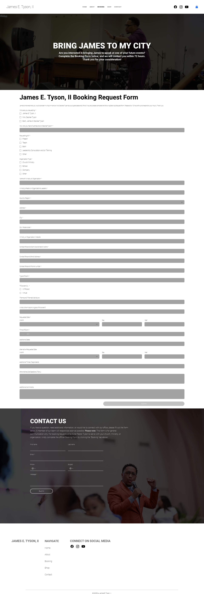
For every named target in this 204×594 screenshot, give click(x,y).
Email (32, 454)
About (47, 554)
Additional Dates (25, 340)
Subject (70, 464)
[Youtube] (187, 7)
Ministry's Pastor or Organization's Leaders (33, 188)
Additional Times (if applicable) (29, 362)
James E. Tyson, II (20, 7)
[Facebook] (175, 7)
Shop (47, 568)
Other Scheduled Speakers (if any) (30, 372)
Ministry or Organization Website (30, 237)
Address (23, 208)
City (21, 217)
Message (33, 474)
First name (33, 444)
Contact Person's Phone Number (30, 266)
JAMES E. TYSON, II (25, 541)
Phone (32, 464)
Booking (48, 561)
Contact (48, 574)
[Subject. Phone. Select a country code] (71, 468)
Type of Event (24, 276)
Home (47, 548)
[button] (197, 6)
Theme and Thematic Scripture (29, 298)
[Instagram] (181, 7)
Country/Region (25, 198)
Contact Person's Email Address (30, 257)
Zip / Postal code (25, 227)
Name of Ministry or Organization (31, 178)
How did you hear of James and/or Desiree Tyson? (36, 126)
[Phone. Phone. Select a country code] (33, 468)
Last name (71, 444)
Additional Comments (27, 387)
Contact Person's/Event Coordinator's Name (34, 247)
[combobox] (102, 202)
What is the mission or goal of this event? (33, 307)
